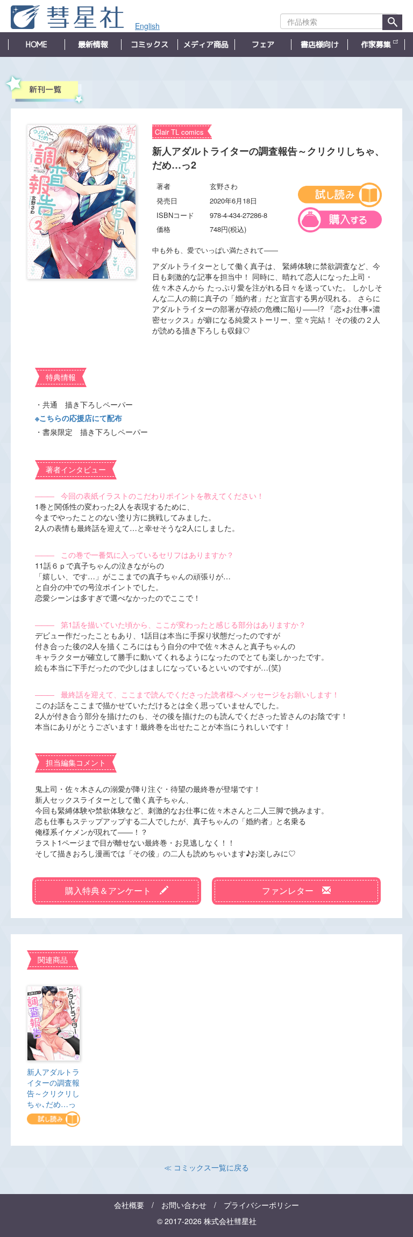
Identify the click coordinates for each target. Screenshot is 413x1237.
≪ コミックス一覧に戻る (206, 1167)
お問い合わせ (183, 1204)
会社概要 (129, 1204)
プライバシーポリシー (261, 1204)
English (147, 25)
